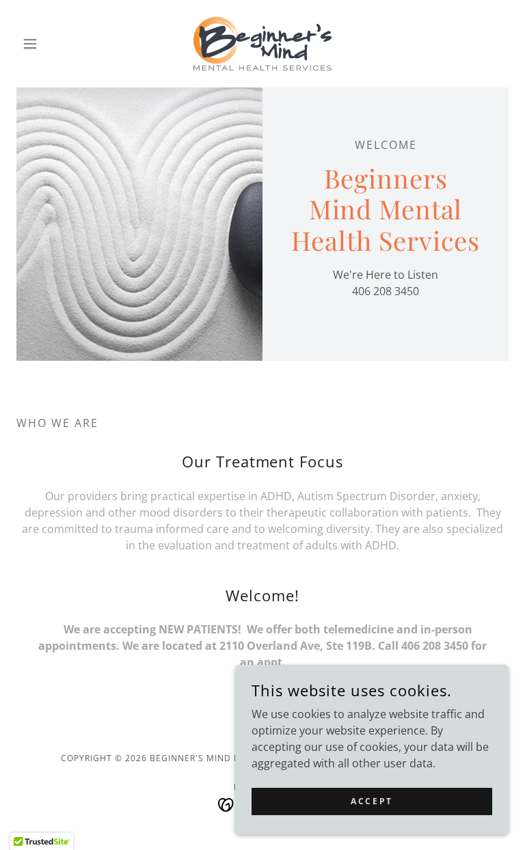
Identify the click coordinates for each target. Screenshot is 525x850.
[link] (262, 43)
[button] (53, 43)
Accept (371, 801)
